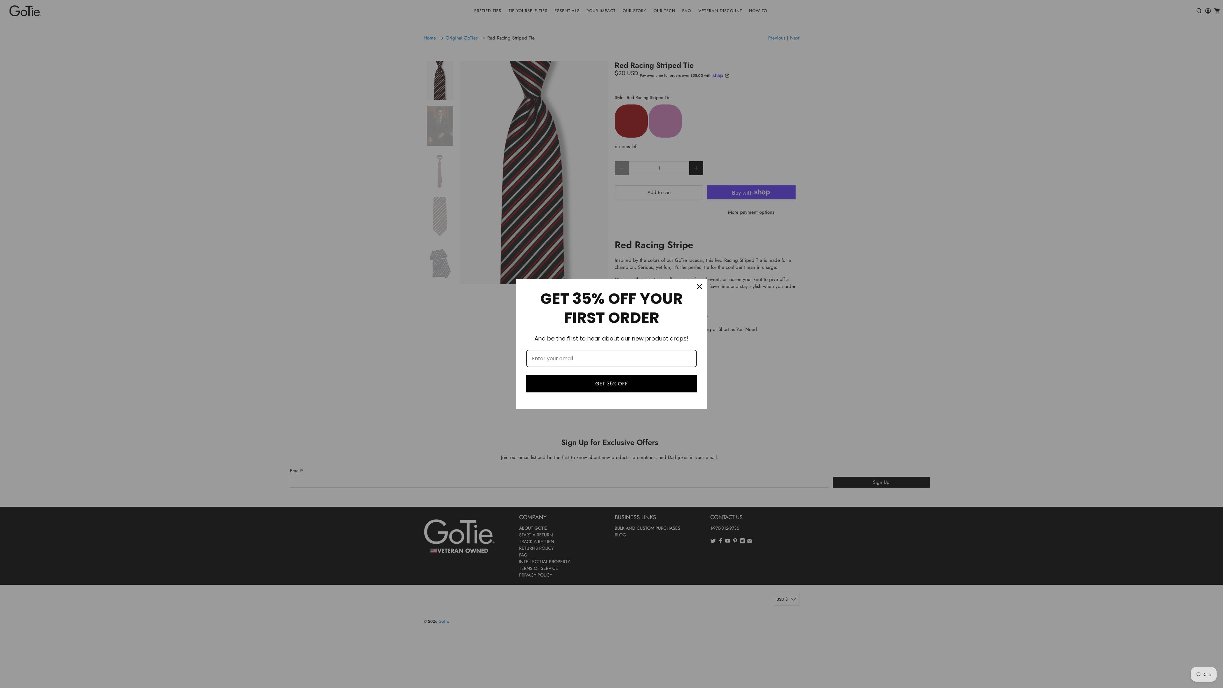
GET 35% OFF (611, 383)
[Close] (699, 286)
